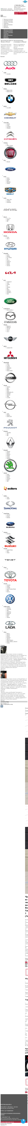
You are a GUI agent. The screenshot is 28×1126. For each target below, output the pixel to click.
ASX (8, 363)
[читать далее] (17, 659)
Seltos (8, 289)
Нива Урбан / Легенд (12, 641)
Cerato (8, 284)
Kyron (8, 516)
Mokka (8, 415)
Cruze (8, 125)
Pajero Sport (9, 370)
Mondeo (9, 182)
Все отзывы (4, 703)
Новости (6, 26)
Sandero (8, 458)
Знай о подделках (8, 24)
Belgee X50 (9, 90)
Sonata (8, 264)
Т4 (7, 568)
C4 (7, 144)
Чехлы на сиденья (8, 19)
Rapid (8, 479)
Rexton (8, 517)
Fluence (8, 454)
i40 (7, 258)
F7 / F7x (9, 218)
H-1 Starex (9, 257)
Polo (8, 615)
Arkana (8, 451)
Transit (8, 183)
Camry (8, 586)
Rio (7, 288)
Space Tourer (10, 145)
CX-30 (8, 328)
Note (8, 390)
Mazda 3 (9, 326)
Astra (8, 413)
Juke (8, 388)
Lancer (8, 366)
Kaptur (8, 455)
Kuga (8, 180)
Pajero (8, 369)
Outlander (9, 367)
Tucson (8, 265)
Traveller (9, 432)
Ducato (8, 161)
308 (7, 434)
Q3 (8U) (9, 74)
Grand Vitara (10, 549)
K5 (7, 285)
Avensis (8, 585)
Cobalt (8, 124)
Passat (8, 614)
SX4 (8, 551)
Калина (8, 637)
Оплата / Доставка (8, 22)
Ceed (8, 283)
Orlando (8, 128)
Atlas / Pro (9, 199)
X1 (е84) (9, 107)
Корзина (3, 1124)
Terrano (8, 394)
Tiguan (8, 617)
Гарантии (6, 23)
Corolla (8, 587)
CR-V (8, 238)
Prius (8, 590)
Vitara (8, 552)
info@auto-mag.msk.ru (6, 1104)
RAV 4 (8, 591)
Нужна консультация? (6, 1123)
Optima (8, 287)
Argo (8, 497)
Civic (8, 237)
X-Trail (8, 397)
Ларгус (8, 638)
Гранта (8, 634)
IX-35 (8, 260)
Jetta (8, 610)
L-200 (8, 365)
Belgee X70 (9, 91)
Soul (8, 293)
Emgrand (9, 202)
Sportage (9, 291)
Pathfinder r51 (10, 392)
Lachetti (8, 126)
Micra (8, 389)
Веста (8, 633)
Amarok (8, 607)
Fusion (8, 179)
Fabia (8, 474)
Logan (8, 456)
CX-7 (8, 331)
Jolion (8, 219)
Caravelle (9, 609)
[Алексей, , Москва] (4, 677)
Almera (8, 386)
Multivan (9, 613)
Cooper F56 (9, 347)
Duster (8, 452)
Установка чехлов (8, 20)
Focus (8, 177)
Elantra (8, 256)
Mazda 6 (9, 327)
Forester (8, 533)
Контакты (6, 27)
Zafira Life (9, 416)
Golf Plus (9, 611)
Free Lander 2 (10, 310)
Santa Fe (9, 261)
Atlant (8, 498)
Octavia (8, 478)
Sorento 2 (9, 292)
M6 (7, 221)
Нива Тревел (10, 640)
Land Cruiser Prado (11, 589)
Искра (8, 636)
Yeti (7, 481)
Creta (8, 254)
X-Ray (8, 642)
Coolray (8, 200)
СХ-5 (8, 330)
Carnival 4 (9, 281)
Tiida (8, 396)
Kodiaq (8, 475)
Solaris (8, 262)
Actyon (8, 514)
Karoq (8, 477)
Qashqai (8, 393)
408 (7, 435)
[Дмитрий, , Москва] (4, 653)
